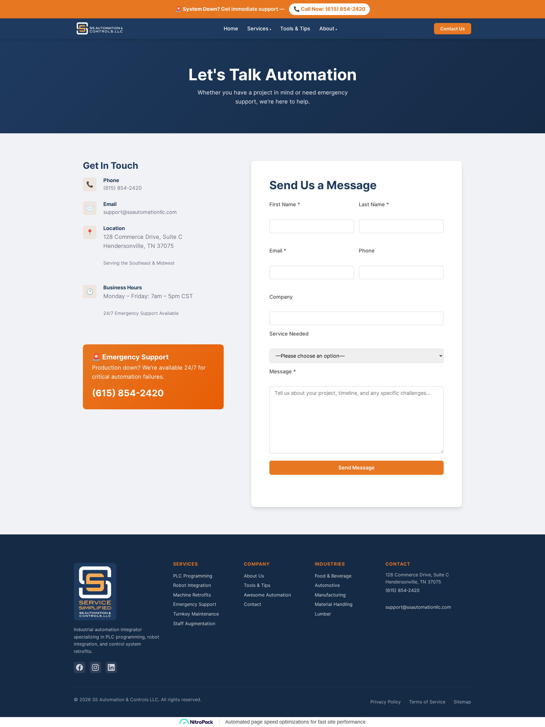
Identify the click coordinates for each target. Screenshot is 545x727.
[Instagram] (95, 667)
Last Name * (374, 204)
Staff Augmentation (194, 623)
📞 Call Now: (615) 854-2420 (329, 9)
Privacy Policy (385, 702)
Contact (252, 604)
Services (258, 28)
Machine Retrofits (192, 595)
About (326, 28)
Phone (367, 251)
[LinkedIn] (111, 667)
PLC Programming (192, 576)
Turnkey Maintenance (196, 614)
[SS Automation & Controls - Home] (100, 29)
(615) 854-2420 (122, 188)
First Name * (284, 204)
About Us (254, 576)
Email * (277, 251)
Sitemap (462, 702)
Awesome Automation (267, 595)
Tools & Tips (295, 28)
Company (281, 297)
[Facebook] (79, 667)
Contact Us (452, 28)
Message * (282, 371)
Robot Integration (192, 585)
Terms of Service (427, 702)
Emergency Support (194, 604)
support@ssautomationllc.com (140, 212)
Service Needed (289, 334)
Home (231, 28)
